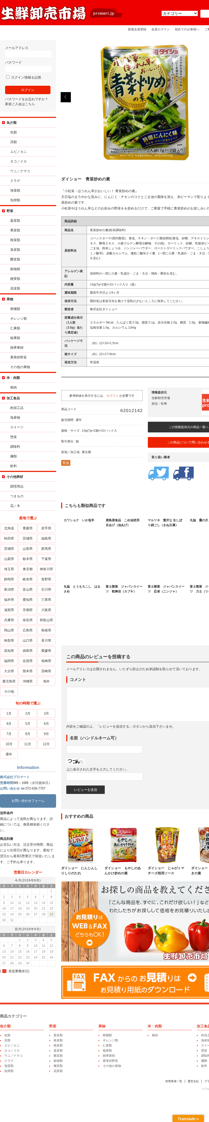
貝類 (13, 142)
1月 (8, 713)
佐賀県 (28, 661)
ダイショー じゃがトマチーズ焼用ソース (166, 870)
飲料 (13, 466)
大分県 (9, 671)
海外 (46, 681)
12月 (46, 744)
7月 (8, 734)
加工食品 (13, 398)
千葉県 (46, 559)
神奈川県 (46, 569)
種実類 (15, 279)
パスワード (13, 62)
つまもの (16, 496)
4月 (8, 724)
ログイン (113, 395)
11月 (27, 744)
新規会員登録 (137, 29)
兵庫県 (9, 620)
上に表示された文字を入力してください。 (97, 769)
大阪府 (46, 610)
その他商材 (15, 477)
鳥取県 (9, 640)
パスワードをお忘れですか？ (26, 99)
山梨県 (9, 559)
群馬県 (46, 549)
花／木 (15, 506)
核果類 (15, 338)
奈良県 (28, 620)
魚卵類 (15, 200)
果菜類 (15, 230)
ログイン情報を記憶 (25, 77)
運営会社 (193, 1081)
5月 (27, 724)
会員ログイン (160, 29)
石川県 (46, 589)
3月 (46, 713)
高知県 (9, 651)
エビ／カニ (18, 152)
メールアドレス (16, 48)
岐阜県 (28, 579)
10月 (9, 744)
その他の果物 (20, 367)
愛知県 (28, 600)
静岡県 (9, 579)
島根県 (46, 630)
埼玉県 (9, 569)
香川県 (46, 640)
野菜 (10, 211)
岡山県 (9, 630)
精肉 (13, 387)
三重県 (46, 600)
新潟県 (9, 589)
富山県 (28, 589)
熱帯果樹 (16, 348)
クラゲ (15, 181)
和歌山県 (46, 620)
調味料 (15, 446)
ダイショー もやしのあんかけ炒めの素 (122, 870)
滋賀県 (9, 610)
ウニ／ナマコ (20, 171)
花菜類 (15, 288)
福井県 (9, 600)
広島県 (28, 630)
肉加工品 (16, 408)
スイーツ (16, 427)
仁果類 (15, 328)
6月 (46, 724)
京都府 (28, 610)
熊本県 (28, 671)
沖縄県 (28, 681)
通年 (9, 754)
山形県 (28, 549)
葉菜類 (15, 220)
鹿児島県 (9, 681)
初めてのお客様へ (187, 29)
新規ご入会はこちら (20, 104)
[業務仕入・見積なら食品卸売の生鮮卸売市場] (62, 20)
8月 (27, 734)
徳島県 (28, 651)
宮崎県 (46, 671)
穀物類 (15, 269)
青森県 (28, 528)
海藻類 (15, 190)
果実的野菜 (18, 357)
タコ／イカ (18, 161)
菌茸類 (15, 259)
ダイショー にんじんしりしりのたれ (79, 870)
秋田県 (9, 538)
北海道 (9, 528)
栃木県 (28, 559)
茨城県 (9, 549)
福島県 (46, 538)
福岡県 (9, 661)
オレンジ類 (18, 318)
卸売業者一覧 (173, 1081)
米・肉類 (13, 378)
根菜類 (15, 240)
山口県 (28, 640)
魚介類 (12, 122)
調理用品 (16, 486)
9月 (46, 734)
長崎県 (46, 661)
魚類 (13, 132)
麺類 (13, 456)
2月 (27, 713)
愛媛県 (46, 651)
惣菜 (13, 437)
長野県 (46, 579)
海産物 (15, 417)
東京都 (28, 569)
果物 (10, 299)
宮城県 (28, 538)
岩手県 (46, 528)
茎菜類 (15, 250)
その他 (9, 691)
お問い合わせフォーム (28, 801)
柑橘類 (15, 309)
